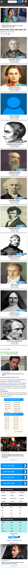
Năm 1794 (16, 424)
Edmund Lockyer (14, 256)
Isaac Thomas (14, 116)
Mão (3, 516)
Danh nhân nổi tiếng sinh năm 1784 (9, 377)
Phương (3, 531)
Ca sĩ (2, 5)
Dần (20, 513)
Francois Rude (14, 172)
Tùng (11, 522)
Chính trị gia (14, 117)
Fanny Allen (14, 313)
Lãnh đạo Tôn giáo (14, 314)
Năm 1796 (16, 426)
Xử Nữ (3, 492)
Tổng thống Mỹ (14, 61)
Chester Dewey (14, 200)
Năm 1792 (16, 422)
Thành (3, 522)
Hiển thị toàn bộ (18, 431)
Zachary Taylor (14, 59)
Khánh (11, 531)
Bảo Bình (21, 495)
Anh (20, 528)
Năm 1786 (7, 419)
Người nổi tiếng (3, 31)
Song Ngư (4, 498)
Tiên (11, 525)
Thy (20, 531)
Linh (20, 522)
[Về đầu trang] (27, 569)
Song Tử (4, 501)
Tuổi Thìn (14, 62)
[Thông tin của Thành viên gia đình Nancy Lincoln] (14, 86)
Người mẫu (17, 5)
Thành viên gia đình (14, 89)
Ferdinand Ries (14, 228)
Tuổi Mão (14, 175)
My (2, 525)
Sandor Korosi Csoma (14, 144)
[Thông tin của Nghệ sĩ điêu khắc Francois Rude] (14, 170)
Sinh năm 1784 (11, 31)
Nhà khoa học (14, 201)
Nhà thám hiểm (14, 145)
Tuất (11, 510)
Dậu (2, 510)
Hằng (11, 528)
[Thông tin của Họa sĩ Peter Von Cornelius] (14, 339)
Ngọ (3, 507)
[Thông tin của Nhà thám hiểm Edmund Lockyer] (14, 255)
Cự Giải (12, 501)
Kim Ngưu (21, 498)
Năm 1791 (7, 422)
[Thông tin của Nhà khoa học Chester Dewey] (14, 198)
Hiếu (20, 525)
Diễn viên (12, 5)
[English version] (25, 2)
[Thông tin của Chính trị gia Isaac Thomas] (14, 114)
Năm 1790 (16, 421)
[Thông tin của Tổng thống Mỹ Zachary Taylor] (14, 58)
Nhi (2, 528)
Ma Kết (12, 495)
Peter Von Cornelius (14, 341)
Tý (2, 513)
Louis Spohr (14, 285)
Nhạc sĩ (14, 230)
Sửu (11, 513)
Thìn (11, 516)
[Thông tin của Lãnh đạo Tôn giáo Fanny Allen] (14, 311)
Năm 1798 (16, 428)
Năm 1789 (7, 421)
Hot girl (7, 5)
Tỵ (19, 516)
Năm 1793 (7, 424)
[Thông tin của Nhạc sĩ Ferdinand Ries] (14, 226)
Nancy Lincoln (14, 88)
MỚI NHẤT (22, 5)
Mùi (11, 507)
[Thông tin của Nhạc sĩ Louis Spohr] (14, 283)
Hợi (20, 510)
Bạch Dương (13, 498)
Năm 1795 (7, 426)
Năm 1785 (16, 417)
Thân (20, 507)
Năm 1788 (16, 419)
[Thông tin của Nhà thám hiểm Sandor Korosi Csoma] (14, 142)
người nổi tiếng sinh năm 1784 (15, 379)
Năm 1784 (7, 417)
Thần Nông (21, 492)
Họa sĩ (14, 342)
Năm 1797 (7, 428)
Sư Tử (20, 501)
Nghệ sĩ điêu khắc (14, 173)
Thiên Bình (12, 492)
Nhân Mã (4, 495)
